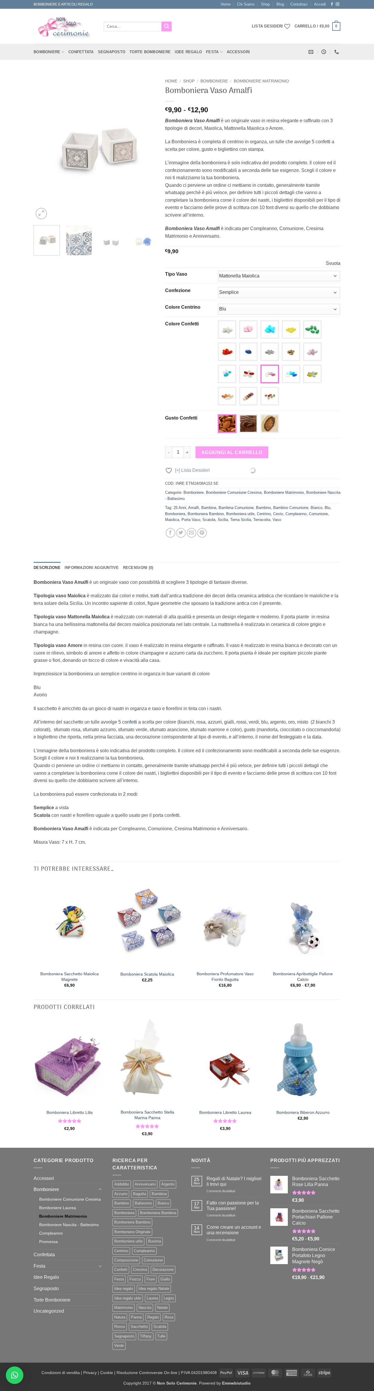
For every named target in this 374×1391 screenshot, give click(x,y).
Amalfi (193, 507)
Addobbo (121, 1184)
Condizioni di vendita (60, 1372)
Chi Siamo (245, 4)
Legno (169, 1298)
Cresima (140, 1269)
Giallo (165, 1279)
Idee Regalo (188, 52)
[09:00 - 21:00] (324, 52)
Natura (119, 1317)
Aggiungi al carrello (231, 452)
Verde (119, 1345)
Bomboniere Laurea (57, 1207)
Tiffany (146, 1336)
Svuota (333, 263)
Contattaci (299, 4)
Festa (212, 52)
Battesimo (143, 1203)
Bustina (154, 1241)
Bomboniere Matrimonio (261, 81)
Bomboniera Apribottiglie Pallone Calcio (303, 976)
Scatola (208, 519)
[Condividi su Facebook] (170, 533)
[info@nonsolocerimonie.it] (312, 52)
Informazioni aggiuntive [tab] (92, 567)
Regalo (153, 1317)
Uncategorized (49, 1311)
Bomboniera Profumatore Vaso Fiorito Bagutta (225, 976)
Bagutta (139, 1194)
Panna (136, 1317)
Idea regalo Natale (153, 1288)
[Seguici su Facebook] (332, 4)
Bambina (208, 507)
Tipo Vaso (176, 274)
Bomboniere (47, 52)
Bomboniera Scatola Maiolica (147, 974)
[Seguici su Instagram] (337, 4)
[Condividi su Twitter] (181, 533)
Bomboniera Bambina (158, 1213)
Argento (167, 1184)
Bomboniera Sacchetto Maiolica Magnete (69, 976)
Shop (265, 4)
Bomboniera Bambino (206, 514)
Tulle (161, 1336)
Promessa (48, 1241)
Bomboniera (175, 514)
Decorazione (163, 1269)
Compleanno (296, 514)
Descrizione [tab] (47, 567)
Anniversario (145, 1184)
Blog (280, 4)
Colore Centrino (182, 307)
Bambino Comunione (290, 507)
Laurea (152, 1298)
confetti (129, 721)
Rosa (169, 1317)
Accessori (238, 52)
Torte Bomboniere (150, 52)
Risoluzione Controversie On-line (147, 1372)
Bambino (263, 507)
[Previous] (43, 148)
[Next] (146, 148)
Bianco (316, 507)
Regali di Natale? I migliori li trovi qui (234, 1181)
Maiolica (172, 519)
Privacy (90, 1372)
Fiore (150, 1279)
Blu (327, 507)
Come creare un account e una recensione (234, 1230)
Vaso (277, 519)
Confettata (81, 52)
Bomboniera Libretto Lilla (69, 1112)
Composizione (126, 1260)
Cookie (106, 1372)
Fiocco (135, 1279)
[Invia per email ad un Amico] (191, 533)
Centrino (264, 514)
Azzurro (120, 1194)
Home (226, 4)
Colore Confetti (182, 323)
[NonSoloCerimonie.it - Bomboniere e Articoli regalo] (64, 26)
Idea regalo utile (127, 1298)
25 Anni (180, 507)
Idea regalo (123, 1288)
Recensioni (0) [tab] (138, 567)
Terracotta (261, 519)
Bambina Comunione (236, 507)
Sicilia (223, 519)
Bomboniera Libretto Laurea (225, 1112)
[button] (320, 4)
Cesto (278, 514)
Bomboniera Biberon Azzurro (303, 1112)
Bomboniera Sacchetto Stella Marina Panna (147, 1115)
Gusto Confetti (181, 417)
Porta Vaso (190, 519)
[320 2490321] (337, 52)
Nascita (144, 1307)
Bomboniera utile (240, 514)
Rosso (119, 1326)
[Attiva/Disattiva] (100, 1189)
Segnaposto (112, 52)
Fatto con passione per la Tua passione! (233, 1205)
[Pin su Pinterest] (202, 533)
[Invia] (167, 27)
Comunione (318, 514)
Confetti (120, 1269)
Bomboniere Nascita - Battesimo (69, 1224)
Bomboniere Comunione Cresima (234, 492)
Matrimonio (123, 1307)
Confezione (178, 290)
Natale (162, 1307)
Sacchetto (139, 1326)
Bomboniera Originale (132, 1232)
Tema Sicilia (240, 519)
